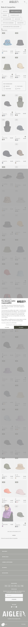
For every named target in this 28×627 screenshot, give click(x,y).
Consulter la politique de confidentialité (9, 322)
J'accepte (21, 327)
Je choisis (7, 327)
